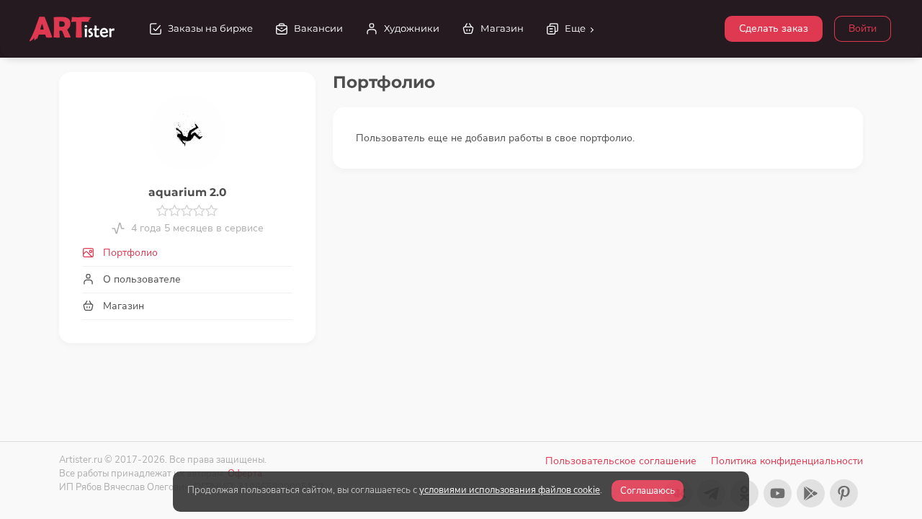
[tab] (187, 252)
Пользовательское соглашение (621, 461)
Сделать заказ (773, 28)
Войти (863, 28)
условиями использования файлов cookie (509, 490)
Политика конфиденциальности (787, 461)
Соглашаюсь (647, 490)
